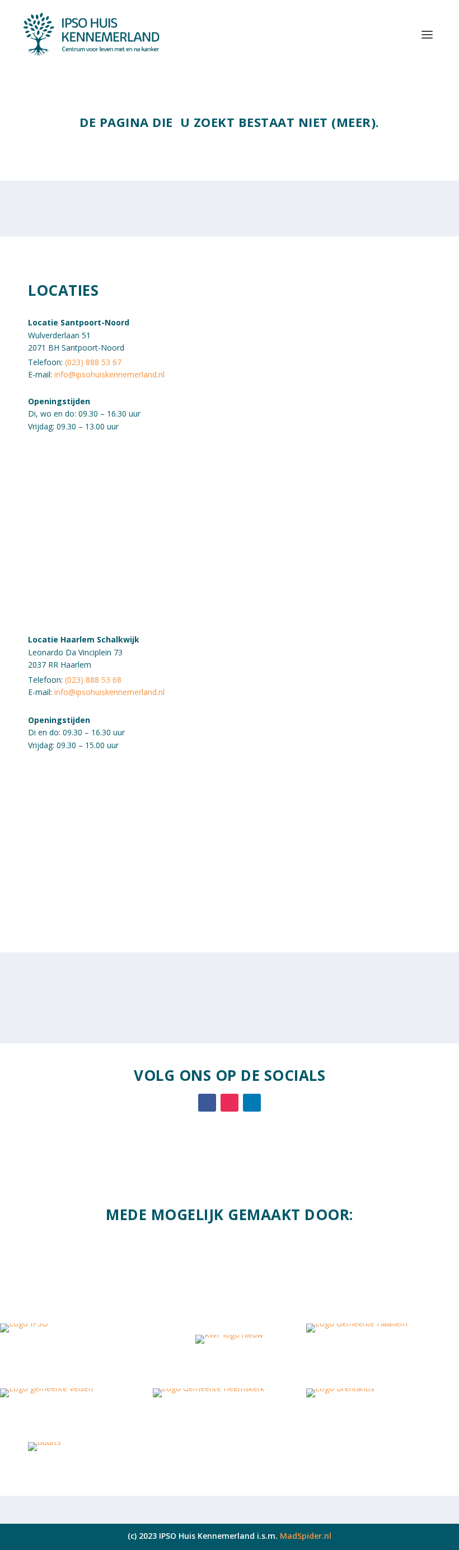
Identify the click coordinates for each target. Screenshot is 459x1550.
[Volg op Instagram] (229, 1103)
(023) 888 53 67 (93, 362)
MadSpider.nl (305, 1535)
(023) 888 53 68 (93, 679)
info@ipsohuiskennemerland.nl (109, 374)
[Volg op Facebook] (207, 1103)
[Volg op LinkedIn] (252, 1103)
